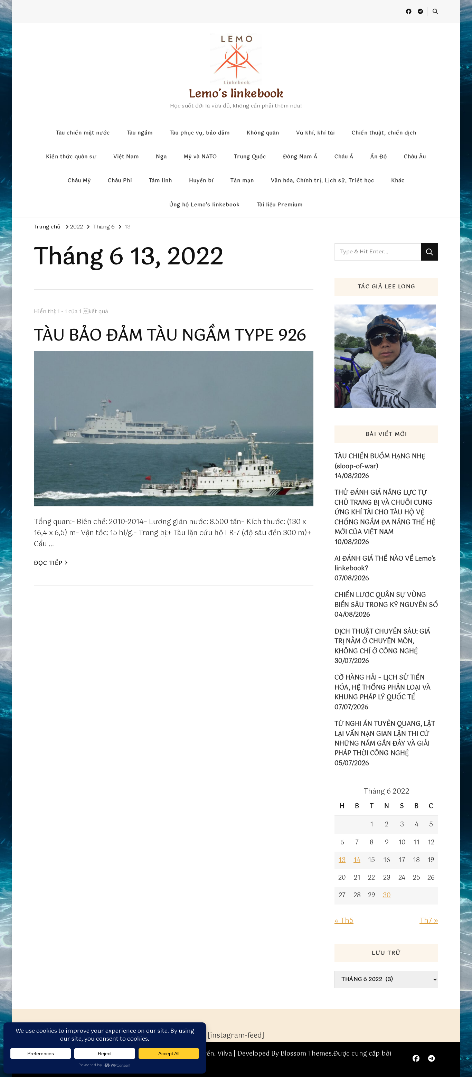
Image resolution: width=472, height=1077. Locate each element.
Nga (161, 157)
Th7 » (428, 921)
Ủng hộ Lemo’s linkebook (204, 205)
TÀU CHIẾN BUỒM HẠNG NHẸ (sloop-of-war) (379, 461)
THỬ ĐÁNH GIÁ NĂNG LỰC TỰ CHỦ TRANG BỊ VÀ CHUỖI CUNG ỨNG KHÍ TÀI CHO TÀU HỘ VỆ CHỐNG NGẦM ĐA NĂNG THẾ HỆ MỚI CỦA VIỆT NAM (384, 512)
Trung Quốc (250, 157)
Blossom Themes (306, 1054)
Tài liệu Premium (280, 205)
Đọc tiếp (48, 563)
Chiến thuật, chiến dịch (384, 133)
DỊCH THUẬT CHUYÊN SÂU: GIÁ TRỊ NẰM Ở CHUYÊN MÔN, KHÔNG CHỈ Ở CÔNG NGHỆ (382, 641)
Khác (398, 181)
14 (356, 860)
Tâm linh (160, 181)
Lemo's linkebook (236, 93)
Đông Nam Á (300, 157)
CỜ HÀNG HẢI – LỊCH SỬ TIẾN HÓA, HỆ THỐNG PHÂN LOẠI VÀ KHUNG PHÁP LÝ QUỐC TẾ (382, 687)
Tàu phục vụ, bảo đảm (200, 133)
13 (342, 860)
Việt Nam (126, 157)
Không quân (263, 133)
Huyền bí (201, 181)
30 (387, 895)
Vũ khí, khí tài (315, 133)
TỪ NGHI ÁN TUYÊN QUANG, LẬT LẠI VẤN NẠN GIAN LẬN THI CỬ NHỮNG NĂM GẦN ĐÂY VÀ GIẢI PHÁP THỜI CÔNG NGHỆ (384, 739)
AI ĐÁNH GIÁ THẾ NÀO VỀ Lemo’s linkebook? (385, 564)
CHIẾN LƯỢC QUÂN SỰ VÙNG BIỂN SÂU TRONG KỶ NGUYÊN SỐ (386, 600)
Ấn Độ (378, 157)
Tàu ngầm (140, 133)
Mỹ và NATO (200, 157)
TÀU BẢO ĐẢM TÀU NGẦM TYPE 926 (170, 336)
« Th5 (343, 921)
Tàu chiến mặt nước (83, 133)
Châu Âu (415, 157)
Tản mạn (242, 181)
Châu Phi (120, 181)
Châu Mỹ (79, 181)
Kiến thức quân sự (71, 157)
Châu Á (343, 157)
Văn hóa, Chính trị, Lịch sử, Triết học (322, 181)
